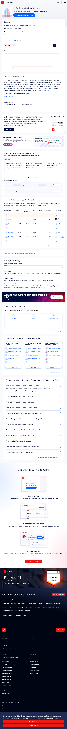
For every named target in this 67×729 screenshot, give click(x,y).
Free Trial (60, 630)
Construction (6, 603)
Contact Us (33, 654)
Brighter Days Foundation (11, 241)
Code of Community (7, 670)
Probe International (13, 355)
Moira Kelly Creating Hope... (11, 236)
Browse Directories (58, 594)
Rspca (9, 223)
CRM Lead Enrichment (8, 651)
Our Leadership (34, 642)
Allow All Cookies (33, 722)
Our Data (4, 664)
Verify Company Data (7, 673)
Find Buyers (56, 191)
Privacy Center (34, 673)
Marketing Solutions (7, 642)
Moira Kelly (60, 236)
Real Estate (27, 610)
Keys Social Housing (33, 355)
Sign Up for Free (33, 561)
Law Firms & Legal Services (18, 603)
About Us (32, 639)
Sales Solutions (6, 639)
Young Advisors (52, 362)
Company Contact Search (8, 645)
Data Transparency (7, 667)
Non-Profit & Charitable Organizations (14, 41)
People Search (7, 616)
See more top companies (56, 372)
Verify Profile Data (6, 676)
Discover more (56, 297)
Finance (40, 603)
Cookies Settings (33, 725)
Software (5, 607)
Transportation (19, 610)
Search (58, 2)
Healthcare (37, 607)
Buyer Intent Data (6, 648)
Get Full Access (8, 144)
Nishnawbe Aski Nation (14, 362)
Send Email (57, 185)
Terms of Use (5, 709)
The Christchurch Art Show (34, 351)
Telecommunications (8, 610)
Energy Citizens (12, 358)
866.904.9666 (5, 693)
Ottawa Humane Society (14, 351)
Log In (3, 690)
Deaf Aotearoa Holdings (34, 362)
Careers (32, 651)
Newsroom (33, 667)
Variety (10, 219)
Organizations (30, 41)
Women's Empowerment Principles (15, 348)
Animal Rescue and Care (54, 355)
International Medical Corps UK (54, 351)
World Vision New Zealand (34, 348)
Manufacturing (48, 603)
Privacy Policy (5, 705)
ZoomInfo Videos (34, 664)
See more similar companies (55, 245)
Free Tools (4, 654)
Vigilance (50, 358)
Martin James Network (54, 348)
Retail (30, 607)
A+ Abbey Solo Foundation (11, 232)
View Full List (14, 367)
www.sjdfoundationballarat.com (17, 32)
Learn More (9, 129)
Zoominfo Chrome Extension (11, 657)
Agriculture (57, 603)
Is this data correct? (11, 96)
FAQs (31, 648)
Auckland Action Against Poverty (34, 358)
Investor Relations (34, 645)
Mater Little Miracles (11, 228)
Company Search (20, 616)
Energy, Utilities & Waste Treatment (51, 607)
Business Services (32, 603)
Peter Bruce (60, 218)
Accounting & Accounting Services (18, 607)
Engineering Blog (34, 670)
